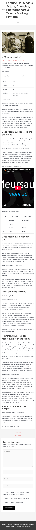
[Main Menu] (18, 23)
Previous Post (18, 432)
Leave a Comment (7, 60)
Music (15, 60)
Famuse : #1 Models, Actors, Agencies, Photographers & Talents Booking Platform (20, 10)
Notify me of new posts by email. (14, 502)
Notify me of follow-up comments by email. (17, 498)
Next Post (18, 435)
